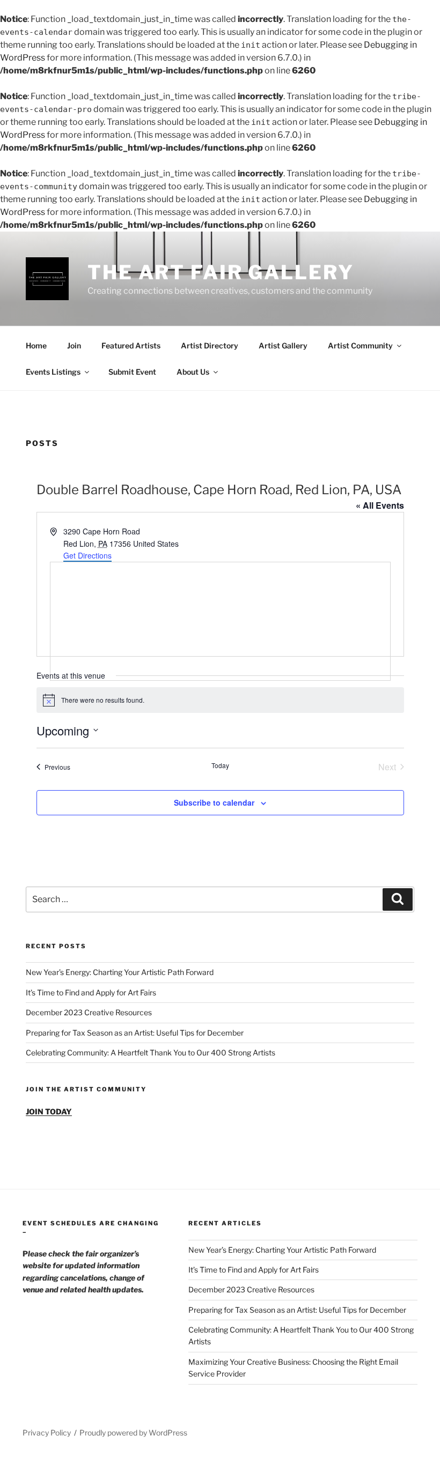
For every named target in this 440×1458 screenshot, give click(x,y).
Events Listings (53, 371)
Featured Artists (130, 345)
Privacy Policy (47, 1432)
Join (74, 345)
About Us (193, 371)
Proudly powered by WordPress (133, 1432)
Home (36, 345)
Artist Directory (209, 345)
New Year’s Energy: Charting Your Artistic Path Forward (120, 972)
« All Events (380, 505)
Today (220, 765)
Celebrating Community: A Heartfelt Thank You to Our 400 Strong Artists (150, 1052)
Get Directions (87, 555)
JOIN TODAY (49, 1111)
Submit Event (132, 371)
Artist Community (360, 345)
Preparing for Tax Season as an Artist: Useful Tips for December (135, 1032)
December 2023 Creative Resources (89, 1012)
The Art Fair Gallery (220, 272)
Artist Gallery (283, 345)
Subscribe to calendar (214, 802)
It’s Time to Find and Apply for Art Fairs (91, 992)
